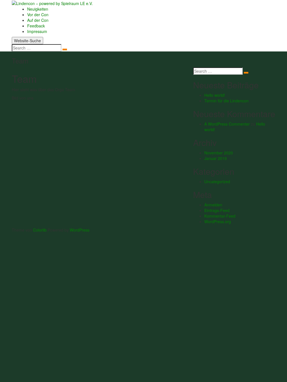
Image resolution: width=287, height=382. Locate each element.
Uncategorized (217, 181)
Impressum (37, 31)
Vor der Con (37, 14)
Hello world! (214, 95)
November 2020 (218, 152)
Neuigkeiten (37, 9)
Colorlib (40, 230)
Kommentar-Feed (219, 216)
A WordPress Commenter (227, 124)
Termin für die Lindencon (226, 100)
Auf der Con (37, 20)
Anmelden (213, 204)
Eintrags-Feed (217, 210)
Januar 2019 (215, 158)
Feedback (36, 26)
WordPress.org (217, 221)
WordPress (79, 230)
